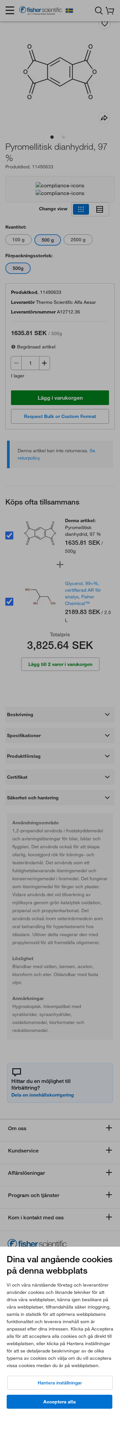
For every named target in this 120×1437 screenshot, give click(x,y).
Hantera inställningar (60, 1383)
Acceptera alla (59, 1402)
